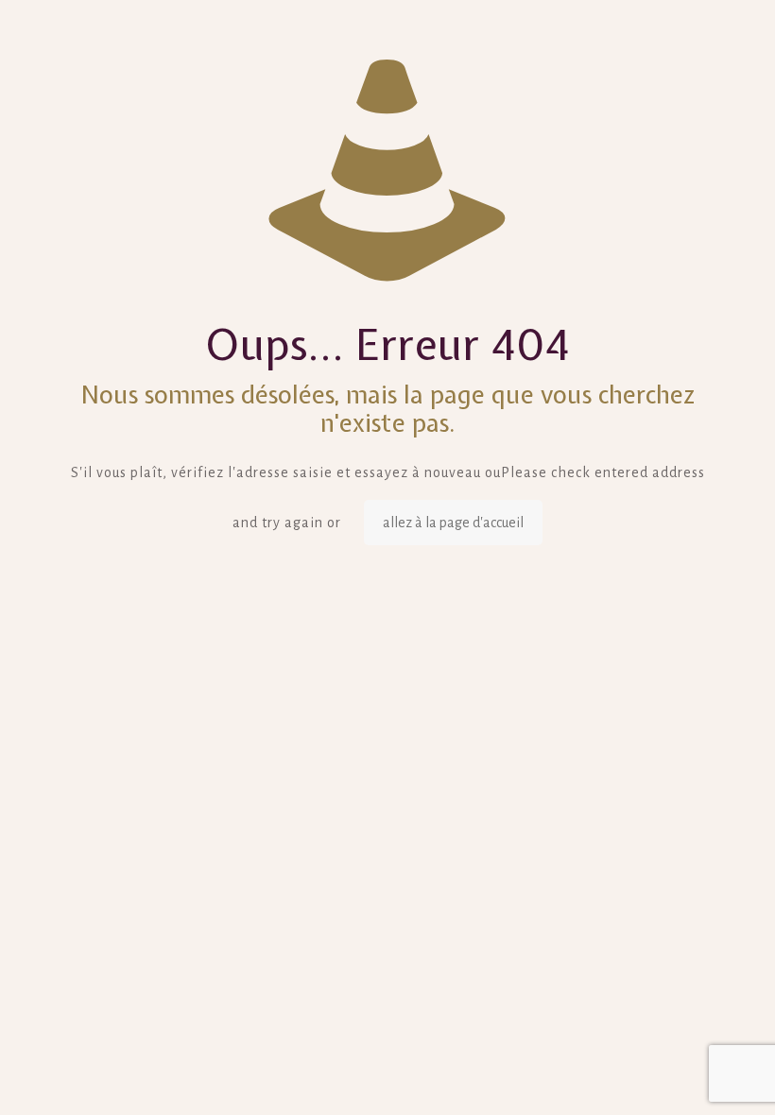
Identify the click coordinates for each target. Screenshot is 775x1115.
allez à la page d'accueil (453, 522)
